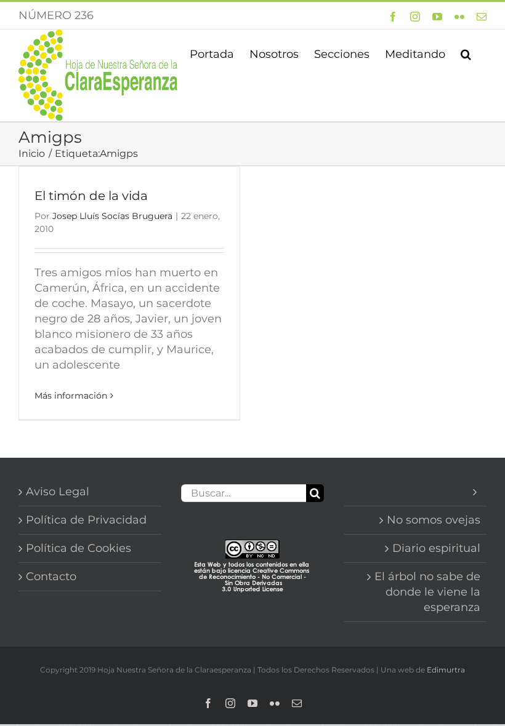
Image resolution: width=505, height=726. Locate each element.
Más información (70, 395)
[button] (466, 53)
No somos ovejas (433, 520)
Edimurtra (446, 669)
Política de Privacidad (86, 520)
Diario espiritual (436, 548)
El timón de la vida (91, 195)
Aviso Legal (57, 491)
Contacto (51, 576)
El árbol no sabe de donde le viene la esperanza (427, 592)
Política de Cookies (78, 548)
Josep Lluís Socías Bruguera (112, 215)
